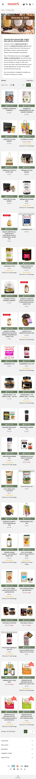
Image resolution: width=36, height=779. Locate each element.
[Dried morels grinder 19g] (27, 415)
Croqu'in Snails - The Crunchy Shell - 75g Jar (26, 395)
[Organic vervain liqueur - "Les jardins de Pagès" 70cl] (9, 540)
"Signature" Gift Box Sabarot (9, 200)
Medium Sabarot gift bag (26, 522)
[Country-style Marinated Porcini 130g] (27, 319)
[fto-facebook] (10, 769)
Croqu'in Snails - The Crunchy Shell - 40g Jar (9, 395)
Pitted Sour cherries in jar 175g (9, 648)
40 (23, 85)
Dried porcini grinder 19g (9, 457)
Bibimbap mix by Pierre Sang (27, 200)
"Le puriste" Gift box (26, 139)
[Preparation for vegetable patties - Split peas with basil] (27, 703)
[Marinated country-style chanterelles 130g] (9, 510)
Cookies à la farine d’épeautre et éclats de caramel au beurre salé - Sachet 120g (9, 334)
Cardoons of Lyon (9, 266)
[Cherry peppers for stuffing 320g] (27, 254)
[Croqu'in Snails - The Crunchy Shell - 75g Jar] (27, 383)
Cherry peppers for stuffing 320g (27, 267)
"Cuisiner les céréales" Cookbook (9, 109)
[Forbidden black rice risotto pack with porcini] (27, 444)
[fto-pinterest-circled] (17, 769)
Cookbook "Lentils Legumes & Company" (9, 299)
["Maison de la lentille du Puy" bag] (9, 158)
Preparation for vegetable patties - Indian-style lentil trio (26, 682)
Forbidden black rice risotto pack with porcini (26, 458)
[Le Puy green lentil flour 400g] (9, 477)
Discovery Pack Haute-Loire (9, 428)
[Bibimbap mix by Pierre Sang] (27, 187)
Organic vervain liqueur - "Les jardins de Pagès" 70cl (9, 554)
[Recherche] (26, 4)
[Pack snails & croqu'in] (9, 611)
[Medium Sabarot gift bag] (27, 510)
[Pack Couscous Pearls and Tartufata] (27, 577)
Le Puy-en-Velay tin (27, 486)
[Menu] (2, 4)
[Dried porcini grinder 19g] (9, 444)
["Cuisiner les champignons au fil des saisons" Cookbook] (27, 97)
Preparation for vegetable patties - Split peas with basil (26, 716)
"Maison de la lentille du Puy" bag (9, 171)
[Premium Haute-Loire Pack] (9, 668)
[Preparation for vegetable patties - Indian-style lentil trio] (27, 668)
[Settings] (33, 4)
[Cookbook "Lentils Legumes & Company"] (9, 287)
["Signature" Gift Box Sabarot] (9, 187)
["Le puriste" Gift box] (27, 127)
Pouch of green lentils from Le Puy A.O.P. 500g (26, 651)
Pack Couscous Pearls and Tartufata (27, 589)
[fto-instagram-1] (21, 769)
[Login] (30, 4)
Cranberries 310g (9, 364)
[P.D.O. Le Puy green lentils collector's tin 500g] (27, 540)
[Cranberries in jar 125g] (27, 352)
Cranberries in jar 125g (26, 364)
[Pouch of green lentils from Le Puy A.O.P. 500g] (27, 638)
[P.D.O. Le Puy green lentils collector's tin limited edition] (9, 577)
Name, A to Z (4, 85)
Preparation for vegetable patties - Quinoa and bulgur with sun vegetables (9, 717)
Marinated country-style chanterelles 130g (9, 523)
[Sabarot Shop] (13, 4)
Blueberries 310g (26, 229)
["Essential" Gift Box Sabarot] (9, 127)
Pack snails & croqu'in (9, 623)
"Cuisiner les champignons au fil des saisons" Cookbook (26, 110)
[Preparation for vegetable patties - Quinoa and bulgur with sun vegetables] (9, 703)
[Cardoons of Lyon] (9, 254)
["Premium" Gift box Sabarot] (27, 158)
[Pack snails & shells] (27, 611)
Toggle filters (29, 80)
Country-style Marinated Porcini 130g (26, 332)
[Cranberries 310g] (9, 352)
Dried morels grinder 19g (26, 428)
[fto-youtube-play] (14, 769)
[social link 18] (24, 769)
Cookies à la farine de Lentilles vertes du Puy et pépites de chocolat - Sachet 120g (26, 301)
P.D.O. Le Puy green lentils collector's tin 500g (26, 554)
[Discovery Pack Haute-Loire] (9, 415)
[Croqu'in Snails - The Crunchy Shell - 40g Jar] (9, 383)
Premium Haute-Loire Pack (9, 681)
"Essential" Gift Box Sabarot (9, 140)
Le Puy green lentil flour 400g (9, 489)
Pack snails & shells (26, 623)
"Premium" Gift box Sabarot (26, 171)
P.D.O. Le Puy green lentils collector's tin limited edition (9, 590)
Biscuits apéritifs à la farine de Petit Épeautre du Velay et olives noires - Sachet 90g (9, 235)
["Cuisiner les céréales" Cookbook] (9, 97)
